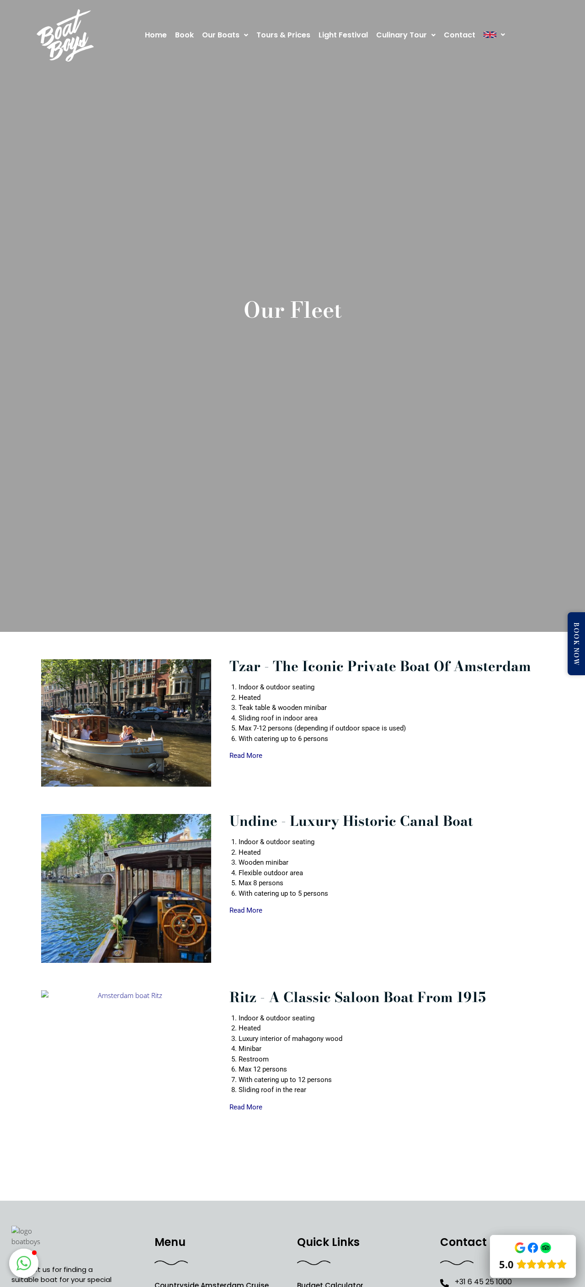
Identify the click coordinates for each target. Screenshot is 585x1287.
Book (184, 35)
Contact (459, 35)
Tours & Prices (283, 35)
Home (156, 35)
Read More (245, 755)
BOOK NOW (576, 643)
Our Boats (220, 35)
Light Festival (343, 35)
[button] (225, 35)
